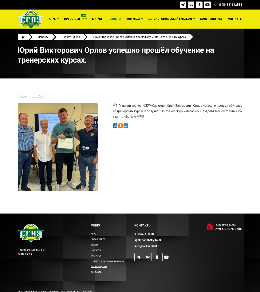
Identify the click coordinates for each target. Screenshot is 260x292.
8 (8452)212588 (230, 4)
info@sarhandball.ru (147, 246)
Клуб (52, 18)
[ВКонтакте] (115, 125)
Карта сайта (25, 253)
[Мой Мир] (126, 125)
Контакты (234, 18)
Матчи (97, 18)
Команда (133, 18)
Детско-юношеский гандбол (170, 18)
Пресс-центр (74, 18)
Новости (114, 18)
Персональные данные (31, 249)
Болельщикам (211, 18)
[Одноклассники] (120, 125)
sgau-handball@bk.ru (148, 240)
